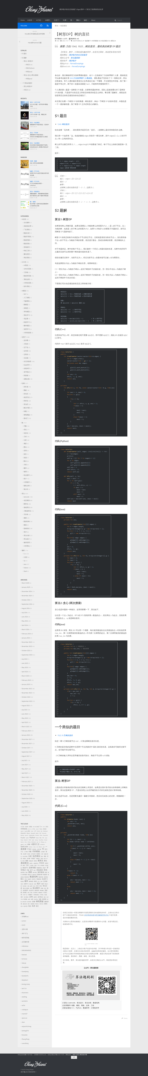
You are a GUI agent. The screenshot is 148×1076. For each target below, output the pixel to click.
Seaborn (26, 840)
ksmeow (24, 959)
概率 (25, 468)
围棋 (35, 161)
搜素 (26, 872)
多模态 (26, 308)
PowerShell (45, 835)
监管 (31, 886)
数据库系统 (27, 276)
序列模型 (27, 311)
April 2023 (25, 671)
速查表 (44, 899)
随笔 (29, 904)
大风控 (26, 344)
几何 (25, 436)
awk (37, 842)
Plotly (41, 835)
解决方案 (27, 408)
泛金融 (26, 358)
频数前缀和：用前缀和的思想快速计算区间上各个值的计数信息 (39, 195)
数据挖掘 (27, 240)
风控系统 (27, 257)
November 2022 (27, 693)
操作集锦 (41, 872)
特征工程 (27, 250)
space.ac (24, 1018)
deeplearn (25, 980)
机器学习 (27, 322)
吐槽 (64, 20)
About (93, 20)
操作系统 (35, 872)
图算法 (26, 504)
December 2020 (27, 786)
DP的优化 (24, 829)
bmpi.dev (24, 1035)
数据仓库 (35, 874)
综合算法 (31, 890)
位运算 (24, 854)
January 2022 (26, 735)
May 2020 (25, 815)
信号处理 (33, 854)
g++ (45, 842)
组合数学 (27, 475)
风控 (29, 906)
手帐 (28, 870)
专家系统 (34, 849)
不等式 (29, 849)
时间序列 (34, 879)
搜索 (25, 518)
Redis (37, 838)
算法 (78, 20)
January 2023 (26, 684)
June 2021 (25, 764)
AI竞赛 (26, 826)
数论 (25, 461)
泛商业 (26, 354)
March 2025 (25, 583)
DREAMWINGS (26, 950)
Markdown (45, 831)
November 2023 (27, 646)
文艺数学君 (25, 942)
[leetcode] (44, 25)
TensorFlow (41, 840)
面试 (45, 904)
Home (23, 20)
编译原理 (27, 542)
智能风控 (38, 879)
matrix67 (24, 1014)
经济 (45, 888)
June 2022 (25, 714)
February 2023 (26, 680)
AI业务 (29, 20)
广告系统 (27, 229)
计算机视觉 (27, 332)
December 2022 (27, 688)
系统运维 (27, 279)
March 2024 (25, 629)
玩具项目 (25, 886)
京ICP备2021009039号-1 (28, 1072)
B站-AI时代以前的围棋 (36, 163)
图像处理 (31, 861)
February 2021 (26, 781)
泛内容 (26, 351)
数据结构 (27, 521)
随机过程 (27, 485)
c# (39, 842)
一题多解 (87, 41)
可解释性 (27, 301)
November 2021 (27, 743)
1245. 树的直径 (63, 124)
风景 (33, 906)
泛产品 (26, 347)
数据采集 (27, 243)
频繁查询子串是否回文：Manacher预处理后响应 (39, 136)
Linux (38, 831)
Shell (25, 571)
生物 (28, 886)
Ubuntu (22, 842)
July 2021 (24, 760)
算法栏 (26, 404)
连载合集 (27, 379)
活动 (22, 884)
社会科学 (27, 365)
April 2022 (25, 722)
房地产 (44, 868)
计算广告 (25, 895)
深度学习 (27, 329)
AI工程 (38, 20)
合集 (42, 858)
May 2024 (25, 621)
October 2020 (26, 794)
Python (36, 171)
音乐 (22, 906)
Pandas (37, 835)
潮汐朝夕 (72, 60)
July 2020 (24, 807)
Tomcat (45, 840)
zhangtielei (25, 967)
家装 (24, 865)
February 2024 (26, 633)
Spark (33, 840)
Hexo (40, 829)
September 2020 (27, 798)
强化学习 (27, 315)
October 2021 (26, 748)
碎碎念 (26, 401)
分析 (25, 440)
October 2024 (26, 600)
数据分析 (27, 233)
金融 (33, 901)
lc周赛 (28, 844)
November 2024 (27, 595)
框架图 (22, 881)
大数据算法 (27, 511)
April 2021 (25, 773)
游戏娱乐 (27, 247)
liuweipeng (25, 971)
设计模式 (26, 897)
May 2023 (25, 667)
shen (23, 1022)
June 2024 (25, 617)
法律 (41, 881)
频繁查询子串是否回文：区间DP (39, 125)
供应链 (28, 854)
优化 (25, 429)
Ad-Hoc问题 (36, 826)
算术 (25, 532)
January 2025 (26, 587)
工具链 (26, 272)
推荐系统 (23, 872)
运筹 (29, 899)
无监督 (26, 318)
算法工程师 (26, 888)
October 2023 (26, 650)
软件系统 (27, 286)
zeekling (24, 997)
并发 (35, 865)
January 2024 (26, 638)
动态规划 (63, 25)
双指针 (24, 858)
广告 (38, 865)
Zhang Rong (25, 1039)
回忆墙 (26, 387)
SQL (40, 838)
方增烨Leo (25, 916)
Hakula (24, 963)
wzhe (23, 1005)
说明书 (35, 897)
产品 (22, 851)
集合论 (26, 489)
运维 (32, 899)
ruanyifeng (25, 1043)
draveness (25, 992)
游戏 (35, 884)
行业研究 (35, 892)
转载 (25, 411)
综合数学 (25, 890)
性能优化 (39, 868)
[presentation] (43, 137)
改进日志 (27, 397)
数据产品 (30, 874)
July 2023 (24, 659)
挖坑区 (26, 394)
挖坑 (45, 870)
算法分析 (27, 535)
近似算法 (36, 899)
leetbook (42, 844)
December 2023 (27, 642)
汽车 (39, 881)
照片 (39, 883)
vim (44, 847)
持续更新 (39, 870)
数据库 (45, 874)
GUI (29, 829)
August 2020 (26, 802)
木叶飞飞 (25, 933)
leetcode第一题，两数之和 (38, 114)
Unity (25, 842)
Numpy (22, 835)
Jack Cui (24, 988)
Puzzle (23, 838)
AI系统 (26, 265)
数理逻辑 (46, 877)
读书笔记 (27, 372)
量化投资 (27, 254)
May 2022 (25, 718)
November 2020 (27, 790)
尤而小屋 (25, 929)
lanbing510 (25, 1031)
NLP (25, 294)
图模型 (26, 304)
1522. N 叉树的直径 (65, 735)
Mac (41, 831)
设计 (22, 897)
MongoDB (33, 833)
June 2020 (25, 811)
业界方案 (39, 849)
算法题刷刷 (75, 57)
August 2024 (26, 608)
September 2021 (27, 752)
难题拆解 (33, 904)
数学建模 (24, 874)
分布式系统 (27, 269)
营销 (31, 892)
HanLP (37, 829)
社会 (34, 886)
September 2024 (27, 604)
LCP (35, 831)
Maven (28, 833)
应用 (25, 450)
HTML (33, 829)
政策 (46, 872)
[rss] (47, 26)
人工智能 (27, 297)
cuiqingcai (25, 1009)
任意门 (56, 20)
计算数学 (27, 482)
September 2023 (27, 655)
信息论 (26, 433)
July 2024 (24, 612)
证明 (31, 897)
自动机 (25, 892)
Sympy (36, 840)
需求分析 (41, 904)
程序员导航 (25, 938)
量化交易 (24, 901)
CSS (44, 826)
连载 (40, 899)
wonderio (25, 1001)
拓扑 (25, 454)
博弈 (25, 443)
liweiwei (24, 954)
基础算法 (36, 191)
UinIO (23, 925)
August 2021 (26, 756)
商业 (23, 861)
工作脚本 (31, 865)
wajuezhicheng (26, 1026)
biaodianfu (25, 976)
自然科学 (27, 368)
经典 (42, 888)
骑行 (37, 906)
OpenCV (26, 835)
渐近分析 (31, 884)
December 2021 (27, 739)
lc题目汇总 (35, 844)
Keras (32, 831)
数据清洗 (26, 877)
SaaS (46, 838)
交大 (46, 849)
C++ (25, 554)
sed (37, 847)
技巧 (31, 870)
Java (25, 564)
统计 (25, 478)
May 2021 (25, 769)
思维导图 (32, 867)
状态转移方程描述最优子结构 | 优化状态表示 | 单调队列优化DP (39, 146)
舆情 (28, 892)
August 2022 (26, 705)
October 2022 (26, 697)
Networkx (44, 833)
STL (43, 838)
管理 (31, 888)
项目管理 (25, 906)
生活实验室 (27, 361)
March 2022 (25, 726)
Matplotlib (23, 833)
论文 (45, 895)
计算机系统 (27, 283)
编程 (85, 20)
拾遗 (25, 457)
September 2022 (27, 701)
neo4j (34, 847)
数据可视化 (27, 236)
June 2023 (25, 663)
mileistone (25, 946)
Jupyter (22, 831)
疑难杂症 (27, 528)
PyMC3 (27, 838)
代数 (25, 426)
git (25, 844)
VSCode (29, 842)
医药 (42, 856)
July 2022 (24, 710)
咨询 (45, 858)
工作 (27, 865)
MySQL (37, 833)
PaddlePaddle (32, 835)
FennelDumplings (76, 63)
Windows (33, 842)
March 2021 (25, 777)
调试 (45, 897)
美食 (46, 890)
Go (24, 561)
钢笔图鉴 (27, 415)
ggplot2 (22, 844)
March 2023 (25, 676)
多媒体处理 (27, 226)
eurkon (24, 921)
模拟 (25, 525)
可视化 (33, 858)
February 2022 (26, 731)
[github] (41, 26)
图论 (113, 41)
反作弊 (26, 340)
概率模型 (27, 325)
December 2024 (27, 591)
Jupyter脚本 (27, 831)
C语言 (25, 557)
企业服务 (27, 222)
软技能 (26, 375)
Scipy (22, 840)
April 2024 (25, 625)
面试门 (26, 418)
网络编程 (42, 890)
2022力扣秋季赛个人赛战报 (81, 78)
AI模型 (47, 20)
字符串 (36, 133)
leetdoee (30, 847)
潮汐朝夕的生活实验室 (78, 55)
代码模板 (96, 41)
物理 (34, 202)
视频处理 (40, 892)
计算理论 (27, 546)
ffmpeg (42, 842)
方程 (25, 464)
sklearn (40, 847)
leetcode (77, 41)
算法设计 (27, 539)
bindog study (26, 984)
